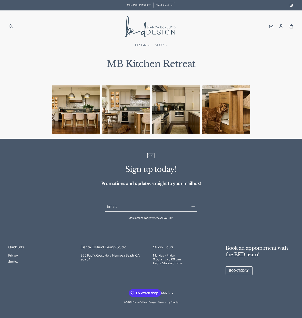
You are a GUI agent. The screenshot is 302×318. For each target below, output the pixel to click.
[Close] (217, 112)
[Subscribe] (139, 183)
